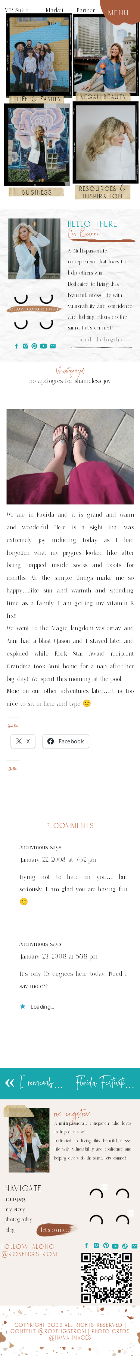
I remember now (48, 1083)
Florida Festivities (104, 1083)
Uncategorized (70, 370)
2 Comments (70, 825)
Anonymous (33, 847)
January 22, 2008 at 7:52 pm (57, 860)
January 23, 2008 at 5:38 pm (58, 957)
